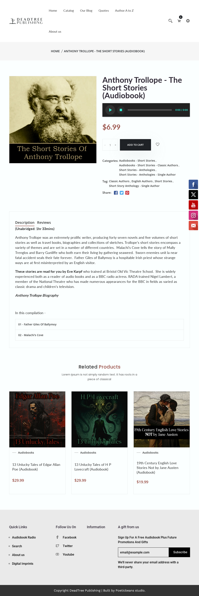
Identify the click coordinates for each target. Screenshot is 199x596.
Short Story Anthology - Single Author (134, 186)
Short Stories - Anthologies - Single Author (147, 174)
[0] (179, 20)
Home (53, 10)
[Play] (110, 110)
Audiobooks (26, 452)
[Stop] (121, 110)
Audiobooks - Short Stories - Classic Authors (148, 165)
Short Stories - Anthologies (137, 170)
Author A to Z (124, 10)
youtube (68, 554)
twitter (68, 546)
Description (24, 223)
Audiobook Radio (24, 537)
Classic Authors (119, 181)
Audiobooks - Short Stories (137, 160)
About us (55, 31)
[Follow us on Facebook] (116, 193)
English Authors (142, 181)
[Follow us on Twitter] (121, 193)
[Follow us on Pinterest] (127, 193)
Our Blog (86, 10)
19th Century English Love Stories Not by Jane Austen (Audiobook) (157, 467)
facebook (69, 537)
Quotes (104, 10)
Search (17, 546)
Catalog (68, 10)
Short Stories (163, 181)
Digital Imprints (22, 564)
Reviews (44, 223)
